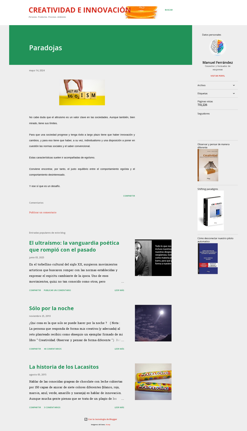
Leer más (119, 290)
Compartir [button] (129, 195)
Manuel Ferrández (218, 62)
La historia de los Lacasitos (64, 366)
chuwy (108, 425)
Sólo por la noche (51, 308)
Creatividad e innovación (80, 10)
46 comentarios (52, 348)
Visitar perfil (218, 75)
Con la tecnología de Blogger (102, 419)
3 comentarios (52, 407)
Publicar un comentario (42, 212)
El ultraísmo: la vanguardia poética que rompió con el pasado (74, 246)
